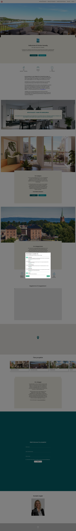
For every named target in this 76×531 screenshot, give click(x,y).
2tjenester (29, 267)
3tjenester (29, 263)
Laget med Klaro (48, 277)
